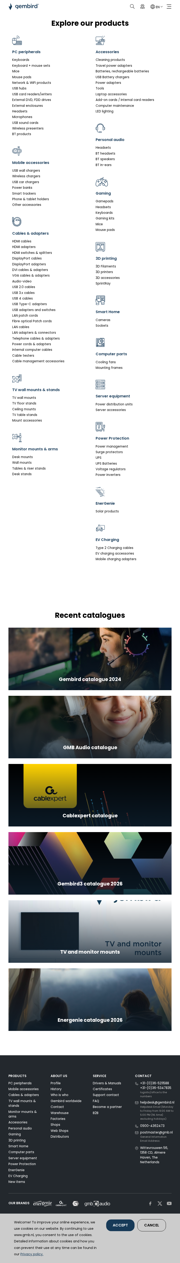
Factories (58, 1119)
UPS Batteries (106, 463)
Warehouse (60, 1113)
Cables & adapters (23, 1095)
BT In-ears (104, 165)
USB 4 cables (22, 298)
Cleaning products (110, 60)
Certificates (102, 1089)
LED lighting (104, 111)
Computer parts (21, 1152)
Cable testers (23, 355)
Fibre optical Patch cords (32, 321)
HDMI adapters (24, 247)
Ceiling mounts (24, 409)
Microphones (22, 117)
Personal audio (20, 1128)
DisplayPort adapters (29, 264)
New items (16, 1182)
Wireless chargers (26, 176)
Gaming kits (105, 218)
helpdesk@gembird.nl (157, 1102)
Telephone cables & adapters (36, 338)
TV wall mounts (24, 398)
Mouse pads (21, 77)
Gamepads (104, 201)
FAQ (96, 1101)
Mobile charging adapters (116, 559)
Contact (57, 1107)
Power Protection (22, 1164)
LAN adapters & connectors (34, 332)
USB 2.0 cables (23, 287)
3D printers (104, 272)
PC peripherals (20, 1083)
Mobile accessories (23, 1089)
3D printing (17, 1140)
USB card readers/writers (32, 94)
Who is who (59, 1095)
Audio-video (22, 281)
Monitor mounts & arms (22, 1114)
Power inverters (108, 475)
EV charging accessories (115, 553)
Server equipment (22, 1158)
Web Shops (59, 1131)
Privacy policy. (31, 1254)
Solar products (107, 511)
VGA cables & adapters (31, 275)
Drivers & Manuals (107, 1083)
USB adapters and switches (34, 310)
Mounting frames (109, 368)
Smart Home (18, 1146)
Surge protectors (109, 452)
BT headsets (105, 153)
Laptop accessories (111, 94)
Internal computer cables (32, 350)
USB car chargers (25, 182)
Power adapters (108, 83)
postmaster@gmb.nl (156, 1132)
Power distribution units (114, 404)
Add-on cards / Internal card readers (125, 100)
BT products (21, 134)
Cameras (103, 320)
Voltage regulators (111, 469)
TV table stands (24, 415)
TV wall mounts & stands (22, 1103)
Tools (100, 88)
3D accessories (108, 278)
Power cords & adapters (31, 344)
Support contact (106, 1095)
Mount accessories (27, 420)
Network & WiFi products (31, 83)
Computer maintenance (115, 106)
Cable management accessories (38, 361)
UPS (98, 458)
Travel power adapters (114, 65)
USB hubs (19, 88)
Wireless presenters (28, 128)
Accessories (17, 1122)
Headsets (19, 111)
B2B (95, 1113)
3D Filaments (106, 266)
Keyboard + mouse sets (31, 65)
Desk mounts (22, 457)
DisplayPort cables (27, 258)
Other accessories (26, 205)
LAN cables (20, 327)
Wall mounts (22, 462)
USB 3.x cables (23, 293)
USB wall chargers (26, 170)
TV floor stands (24, 403)
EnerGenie (16, 1170)
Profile (56, 1083)
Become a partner (107, 1107)
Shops (55, 1124)
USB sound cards (25, 123)
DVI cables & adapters (30, 270)
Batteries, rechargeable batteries (122, 71)
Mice (15, 71)
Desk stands (22, 474)
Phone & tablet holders (30, 199)
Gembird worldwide (66, 1101)
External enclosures (27, 106)
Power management (112, 446)
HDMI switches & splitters (32, 253)
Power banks (22, 187)
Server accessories (111, 410)
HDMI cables (21, 241)
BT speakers (105, 159)
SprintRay (103, 283)
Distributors (60, 1136)
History (56, 1089)
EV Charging (18, 1176)
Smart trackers (24, 193)
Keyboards (20, 60)
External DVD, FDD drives (31, 100)
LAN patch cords (25, 315)
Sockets (102, 325)
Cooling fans (106, 362)
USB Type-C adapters (29, 304)
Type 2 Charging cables (114, 548)
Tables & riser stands (29, 468)
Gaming (14, 1134)
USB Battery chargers (112, 77)
